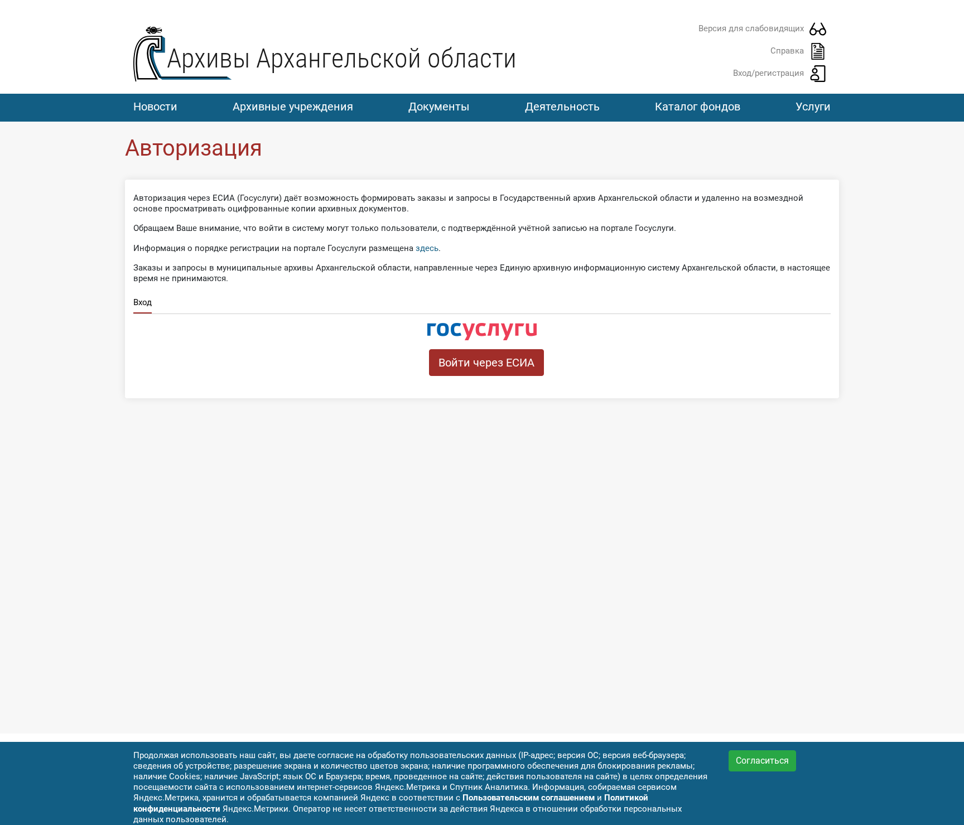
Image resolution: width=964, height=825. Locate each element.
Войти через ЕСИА (486, 362)
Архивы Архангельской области (342, 58)
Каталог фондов (697, 106)
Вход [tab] (142, 302)
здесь (427, 248)
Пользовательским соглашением (528, 798)
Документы (439, 106)
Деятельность (562, 106)
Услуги (813, 106)
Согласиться (762, 760)
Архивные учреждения (293, 106)
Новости (155, 106)
